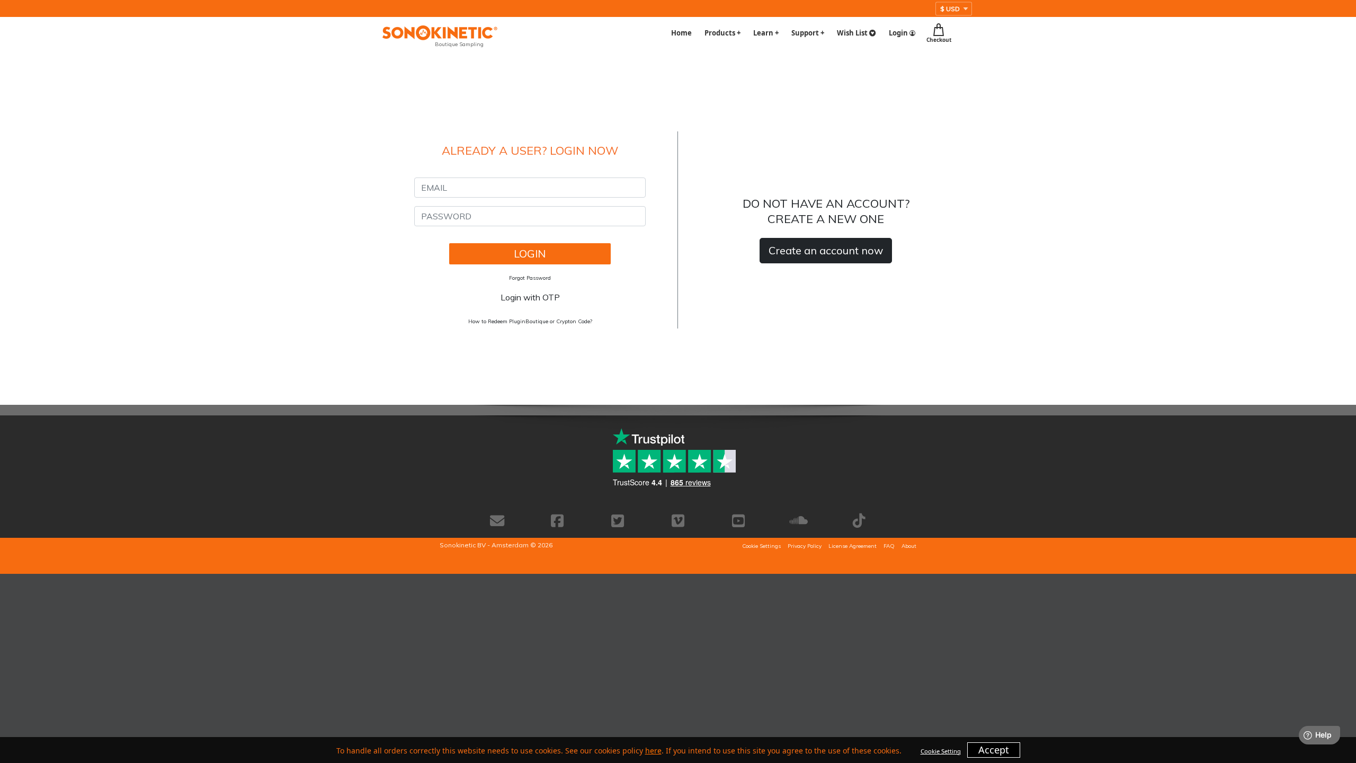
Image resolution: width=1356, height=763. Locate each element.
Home (681, 33)
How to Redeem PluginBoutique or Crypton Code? (530, 321)
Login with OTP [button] (530, 297)
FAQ (889, 546)
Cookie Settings (761, 546)
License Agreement (852, 546)
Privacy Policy (805, 546)
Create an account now (826, 250)
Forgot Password (530, 277)
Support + (807, 33)
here (653, 751)
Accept (993, 749)
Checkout (938, 39)
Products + (722, 33)
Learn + (766, 33)
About (909, 546)
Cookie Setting (941, 751)
